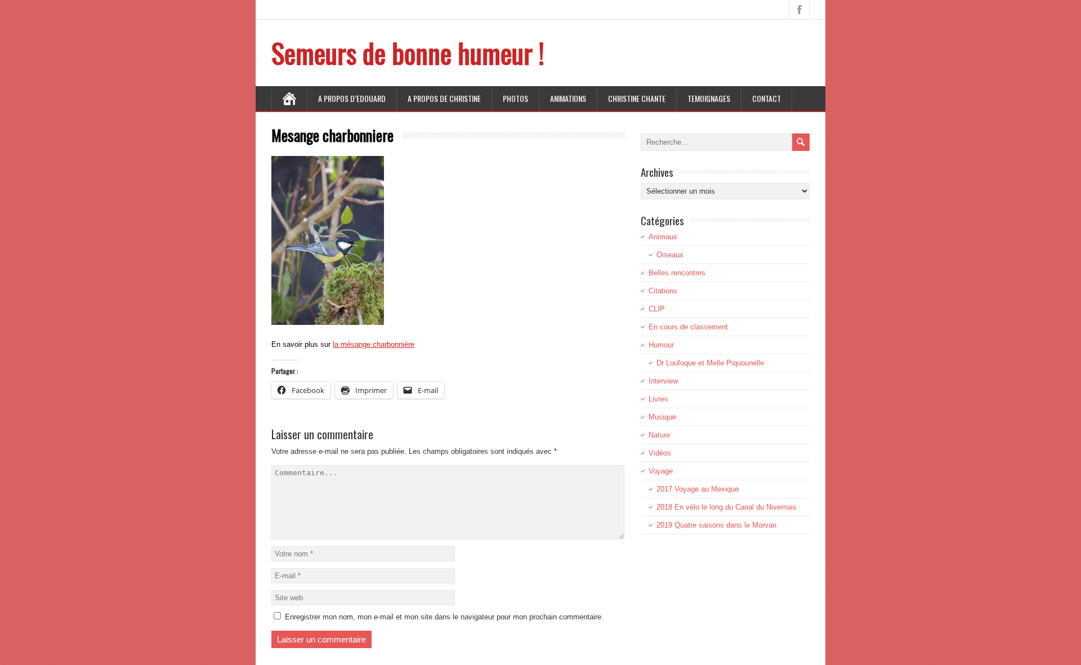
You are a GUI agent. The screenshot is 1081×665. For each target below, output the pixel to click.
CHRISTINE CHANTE (636, 98)
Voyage (661, 471)
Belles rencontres (677, 273)
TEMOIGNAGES (708, 98)
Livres (658, 399)
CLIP (657, 309)
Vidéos (660, 453)
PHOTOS (515, 98)
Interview (663, 381)
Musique (662, 417)
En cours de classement (688, 327)
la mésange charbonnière (373, 344)
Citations (663, 291)
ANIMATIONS (568, 98)
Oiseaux (670, 255)
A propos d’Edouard (352, 98)
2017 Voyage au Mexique (697, 489)
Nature (659, 435)
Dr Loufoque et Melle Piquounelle (710, 363)
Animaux (663, 237)
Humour (661, 345)
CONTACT (766, 98)
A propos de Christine (444, 98)
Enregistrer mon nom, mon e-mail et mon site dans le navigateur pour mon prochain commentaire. (444, 617)
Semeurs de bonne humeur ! (407, 53)
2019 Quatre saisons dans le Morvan (716, 525)
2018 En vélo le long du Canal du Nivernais (726, 507)
